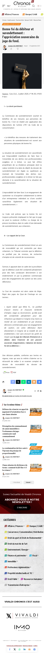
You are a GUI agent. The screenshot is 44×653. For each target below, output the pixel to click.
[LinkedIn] (41, 391)
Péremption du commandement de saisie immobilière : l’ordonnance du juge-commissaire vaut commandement (14, 431)
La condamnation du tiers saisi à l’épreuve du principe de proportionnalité (14, 450)
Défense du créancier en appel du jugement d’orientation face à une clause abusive (15, 411)
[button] (4, 5)
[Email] (29, 649)
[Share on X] (14, 649)
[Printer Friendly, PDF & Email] (9, 372)
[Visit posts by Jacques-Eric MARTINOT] (4, 391)
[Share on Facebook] (9, 649)
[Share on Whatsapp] (19, 649)
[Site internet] (35, 391)
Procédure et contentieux (36, 452)
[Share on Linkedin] (24, 649)
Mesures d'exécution (12, 24)
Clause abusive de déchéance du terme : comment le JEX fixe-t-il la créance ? (14, 467)
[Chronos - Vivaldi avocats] (22, 6)
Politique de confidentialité (14, 645)
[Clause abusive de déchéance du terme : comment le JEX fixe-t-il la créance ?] (36, 467)
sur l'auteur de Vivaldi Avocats (17, 396)
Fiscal (33, 444)
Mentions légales (27, 645)
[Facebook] (38, 391)
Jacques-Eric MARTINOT (15, 46)
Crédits (35, 645)
